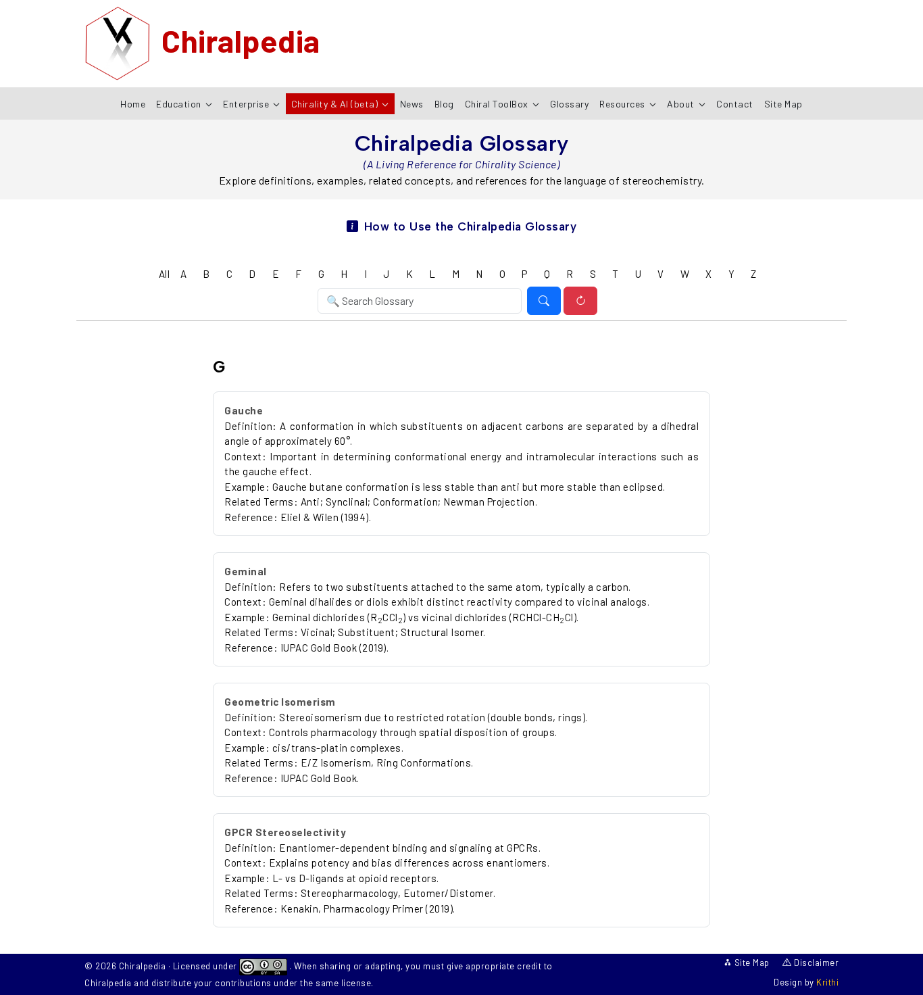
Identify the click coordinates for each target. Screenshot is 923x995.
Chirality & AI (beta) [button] (335, 104)
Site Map (783, 104)
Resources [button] (623, 104)
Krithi (827, 982)
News (412, 104)
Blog (444, 104)
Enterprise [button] (247, 104)
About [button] (682, 104)
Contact (734, 104)
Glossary (569, 104)
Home (132, 104)
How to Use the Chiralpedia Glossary (470, 226)
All (164, 274)
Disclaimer (815, 962)
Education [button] (179, 104)
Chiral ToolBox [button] (498, 104)
